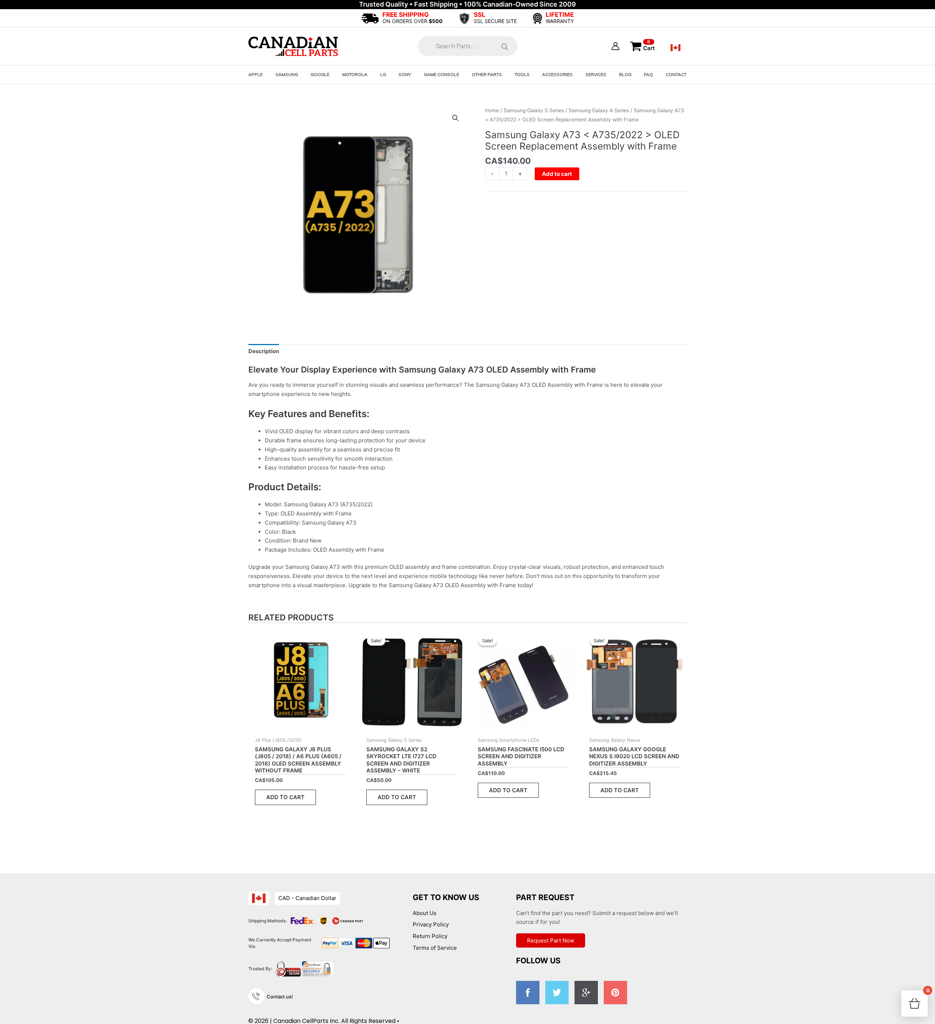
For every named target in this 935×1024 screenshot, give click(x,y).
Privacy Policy (431, 924)
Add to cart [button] (285, 797)
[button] (455, 118)
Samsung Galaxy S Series (534, 110)
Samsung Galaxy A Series (599, 110)
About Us (424, 913)
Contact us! (280, 997)
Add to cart (557, 173)
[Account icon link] (615, 46)
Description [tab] (263, 351)
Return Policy (430, 936)
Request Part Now (550, 940)
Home (492, 110)
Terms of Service (435, 947)
